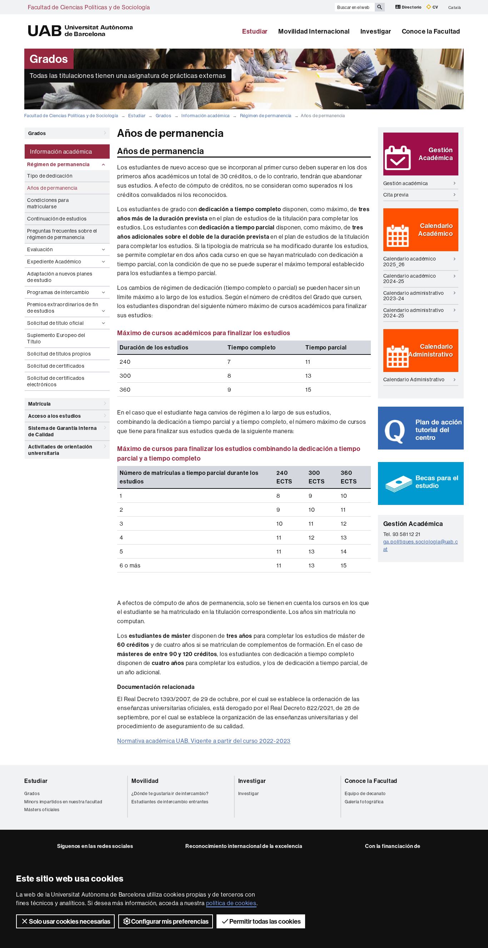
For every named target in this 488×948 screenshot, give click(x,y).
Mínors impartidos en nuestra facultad (63, 801)
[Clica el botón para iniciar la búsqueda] (380, 7)
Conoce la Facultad (431, 31)
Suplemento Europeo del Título (56, 338)
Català (454, 7)
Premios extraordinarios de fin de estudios (62, 307)
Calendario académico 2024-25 (409, 278)
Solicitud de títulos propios (59, 354)
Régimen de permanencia (266, 115)
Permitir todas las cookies (265, 921)
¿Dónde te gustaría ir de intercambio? (170, 793)
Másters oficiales (42, 809)
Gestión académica (405, 183)
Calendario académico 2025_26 (409, 261)
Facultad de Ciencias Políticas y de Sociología (89, 7)
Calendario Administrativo (414, 379)
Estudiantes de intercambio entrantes (170, 801)
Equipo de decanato (365, 793)
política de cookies (231, 903)
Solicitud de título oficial (55, 323)
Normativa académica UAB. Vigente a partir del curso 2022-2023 (203, 740)
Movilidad (144, 780)
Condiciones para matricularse (48, 203)
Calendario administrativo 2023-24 (413, 296)
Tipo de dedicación (49, 176)
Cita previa (396, 195)
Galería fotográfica (364, 801)
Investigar (375, 31)
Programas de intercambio (58, 292)
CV (435, 7)
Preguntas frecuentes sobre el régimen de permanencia (62, 234)
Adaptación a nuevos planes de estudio (60, 276)
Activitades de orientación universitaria (60, 449)
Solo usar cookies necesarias (69, 921)
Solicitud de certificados (56, 366)
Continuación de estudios (57, 218)
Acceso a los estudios (54, 416)
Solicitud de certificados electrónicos (56, 381)
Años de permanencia (52, 188)
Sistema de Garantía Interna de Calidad (62, 431)
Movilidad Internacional (313, 31)
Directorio (412, 7)
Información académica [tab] (61, 151)
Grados (163, 115)
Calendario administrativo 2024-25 (413, 313)
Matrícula (39, 404)
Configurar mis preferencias (170, 921)
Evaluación (40, 249)
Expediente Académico (54, 261)
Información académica (205, 115)
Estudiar (255, 31)
